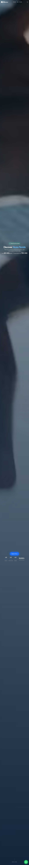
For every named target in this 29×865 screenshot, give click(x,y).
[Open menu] (27, 2)
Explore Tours (14, 553)
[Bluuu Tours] (4, 2)
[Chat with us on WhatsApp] (26, 862)
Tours (14, 2)
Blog (20, 2)
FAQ (18, 2)
